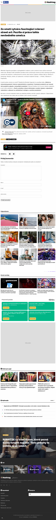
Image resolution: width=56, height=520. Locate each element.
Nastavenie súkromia (6, 507)
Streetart (14, 139)
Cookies (3, 498)
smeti (9, 139)
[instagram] (6, 485)
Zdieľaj (6, 2)
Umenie (3, 24)
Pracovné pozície (7, 299)
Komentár (3, 165)
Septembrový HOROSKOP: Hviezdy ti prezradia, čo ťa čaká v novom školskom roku (27, 406)
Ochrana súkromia (5, 500)
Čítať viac (7, 451)
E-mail (2, 188)
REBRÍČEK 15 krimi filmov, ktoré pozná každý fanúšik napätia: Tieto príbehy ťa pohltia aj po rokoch (26, 442)
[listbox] (50, 400)
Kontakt (3, 493)
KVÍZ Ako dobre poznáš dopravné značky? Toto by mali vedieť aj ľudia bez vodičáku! (23, 409)
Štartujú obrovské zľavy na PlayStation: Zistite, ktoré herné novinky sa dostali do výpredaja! (8, 291)
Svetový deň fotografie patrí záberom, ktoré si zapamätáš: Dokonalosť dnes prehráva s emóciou (9, 386)
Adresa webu (3, 194)
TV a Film (23, 380)
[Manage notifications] (2, 518)
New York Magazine (7, 133)
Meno (2, 182)
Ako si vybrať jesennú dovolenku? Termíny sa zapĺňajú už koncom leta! (19, 413)
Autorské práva (4, 495)
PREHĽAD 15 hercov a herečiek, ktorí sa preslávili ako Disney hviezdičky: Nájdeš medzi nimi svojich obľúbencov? (46, 387)
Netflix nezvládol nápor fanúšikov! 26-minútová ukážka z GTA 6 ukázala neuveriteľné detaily (45, 291)
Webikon (35, 517)
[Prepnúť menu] (1, 2)
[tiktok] (9, 485)
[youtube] (4, 485)
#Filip (18, 24)
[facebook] (1, 485)
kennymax (26, 517)
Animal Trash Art (9, 131)
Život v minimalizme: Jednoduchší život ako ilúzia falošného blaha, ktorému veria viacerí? (23, 416)
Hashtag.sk (35, 494)
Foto (4, 380)
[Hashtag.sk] (50, 2)
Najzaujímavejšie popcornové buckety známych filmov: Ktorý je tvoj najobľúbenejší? (27, 385)
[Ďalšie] (54, 469)
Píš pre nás (3, 505)
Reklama (3, 503)
